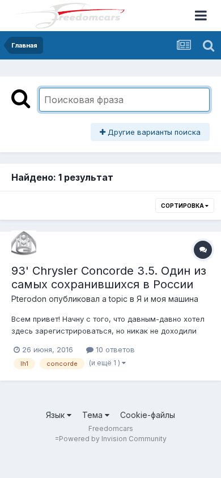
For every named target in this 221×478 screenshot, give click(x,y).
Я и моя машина (167, 299)
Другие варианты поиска (153, 131)
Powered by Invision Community (113, 438)
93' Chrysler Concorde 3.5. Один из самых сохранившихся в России (108, 277)
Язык (56, 415)
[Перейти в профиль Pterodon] (23, 243)
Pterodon (28, 299)
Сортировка (183, 205)
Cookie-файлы (147, 415)
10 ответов (114, 349)
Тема (93, 415)
